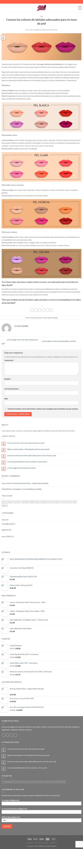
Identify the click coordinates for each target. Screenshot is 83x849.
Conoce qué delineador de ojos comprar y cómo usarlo (27, 462)
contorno (10, 502)
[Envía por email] (43, 310)
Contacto (53, 843)
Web (6, 399)
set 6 (31, 782)
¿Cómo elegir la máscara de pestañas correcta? (59, 341)
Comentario (9, 360)
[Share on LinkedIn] (51, 310)
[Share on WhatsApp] (32, 310)
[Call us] (15, 735)
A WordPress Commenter (11, 489)
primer (58, 502)
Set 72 (63, 782)
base (3, 502)
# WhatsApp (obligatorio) (11, 817)
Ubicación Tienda (41, 843)
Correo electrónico (11, 389)
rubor (74, 502)
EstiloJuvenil (53, 30)
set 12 (46, 782)
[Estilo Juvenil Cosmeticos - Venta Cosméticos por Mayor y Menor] (41, 8)
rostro (69, 502)
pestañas (44, 502)
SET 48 (58, 782)
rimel (63, 502)
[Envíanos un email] (11, 735)
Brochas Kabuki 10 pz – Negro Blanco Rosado (31, 483)
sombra (4, 505)
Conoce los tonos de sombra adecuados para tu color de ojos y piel (31, 455)
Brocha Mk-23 (9, 782)
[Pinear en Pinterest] (47, 310)
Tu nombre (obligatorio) (10, 800)
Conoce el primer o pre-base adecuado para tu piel (25, 443)
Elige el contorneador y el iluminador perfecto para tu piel (28, 449)
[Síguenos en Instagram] (7, 735)
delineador (25, 502)
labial (55, 318)
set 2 (16, 782)
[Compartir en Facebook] (35, 310)
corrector (17, 502)
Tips (41, 16)
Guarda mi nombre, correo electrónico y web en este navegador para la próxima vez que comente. (43, 409)
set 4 (26, 782)
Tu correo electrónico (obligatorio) (14, 809)
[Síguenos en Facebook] (3, 735)
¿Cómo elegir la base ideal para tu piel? (21, 468)
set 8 (35, 782)
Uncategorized (7, 524)
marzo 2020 (6, 536)
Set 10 (41, 782)
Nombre (7, 379)
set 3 (21, 782)
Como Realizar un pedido (32, 489)
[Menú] (3, 8)
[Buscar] (76, 8)
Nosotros (29, 843)
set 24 (52, 782)
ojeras (38, 502)
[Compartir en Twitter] (39, 310)
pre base (51, 502)
